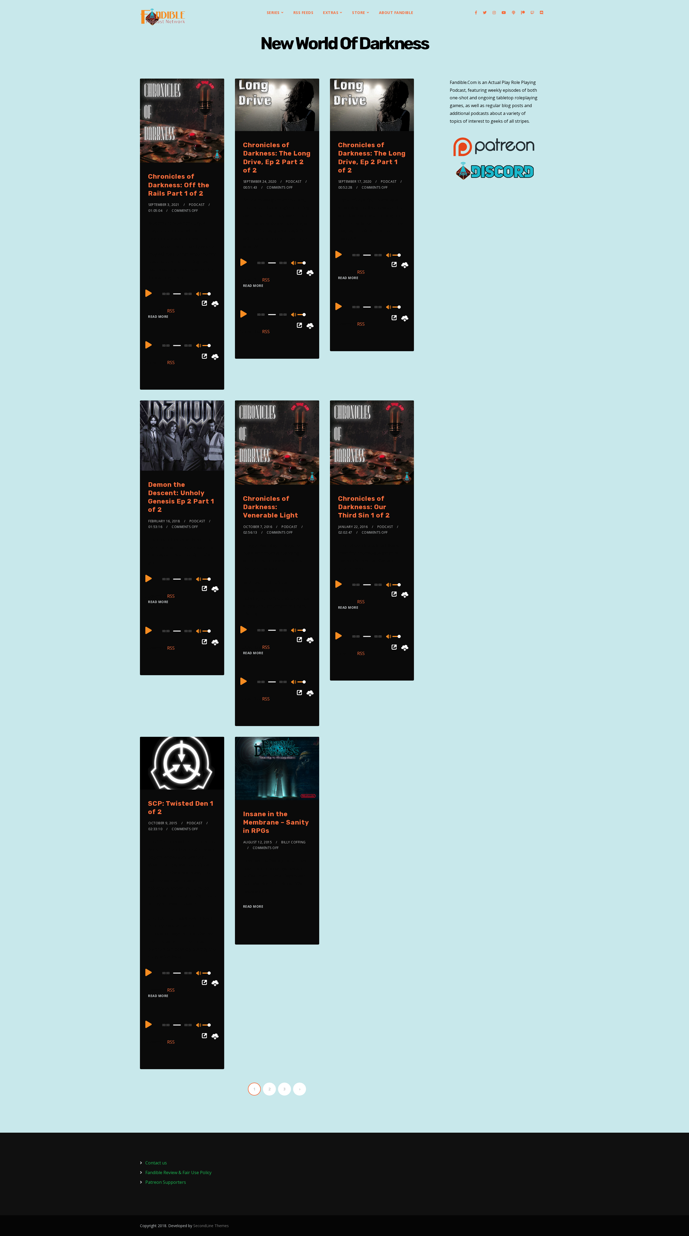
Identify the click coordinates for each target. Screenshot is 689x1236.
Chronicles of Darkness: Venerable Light (270, 507)
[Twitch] (532, 12)
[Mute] (199, 294)
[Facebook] (476, 12)
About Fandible (396, 12)
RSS (171, 311)
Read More (158, 316)
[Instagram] (494, 12)
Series (273, 12)
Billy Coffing (293, 842)
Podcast (197, 204)
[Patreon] (523, 12)
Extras (330, 12)
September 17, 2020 (354, 181)
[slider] (209, 298)
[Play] (148, 293)
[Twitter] (485, 12)
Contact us (156, 1163)
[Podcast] (513, 12)
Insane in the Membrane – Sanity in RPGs (276, 822)
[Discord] (541, 12)
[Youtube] (504, 12)
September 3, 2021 (164, 204)
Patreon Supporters (165, 1182)
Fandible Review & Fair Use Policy (178, 1172)
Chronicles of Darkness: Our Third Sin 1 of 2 (364, 507)
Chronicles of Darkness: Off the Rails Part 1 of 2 (178, 185)
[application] (182, 293)
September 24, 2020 (259, 181)
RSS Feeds (303, 12)
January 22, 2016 (353, 526)
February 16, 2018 (164, 521)
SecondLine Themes (211, 1225)
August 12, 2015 (257, 842)
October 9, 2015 (162, 823)
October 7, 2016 (257, 526)
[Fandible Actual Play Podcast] (163, 17)
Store (358, 12)
